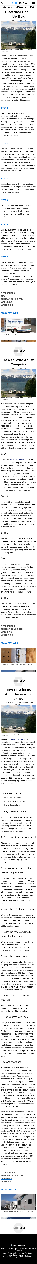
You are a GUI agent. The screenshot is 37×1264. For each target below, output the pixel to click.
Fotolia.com (4, 51)
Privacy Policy (23, 1255)
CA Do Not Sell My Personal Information (18, 1257)
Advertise (13, 1253)
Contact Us (22, 1253)
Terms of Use (12, 1255)
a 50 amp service (16, 739)
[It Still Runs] (18, 3)
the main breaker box (19, 460)
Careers (30, 1253)
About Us (6, 1253)
